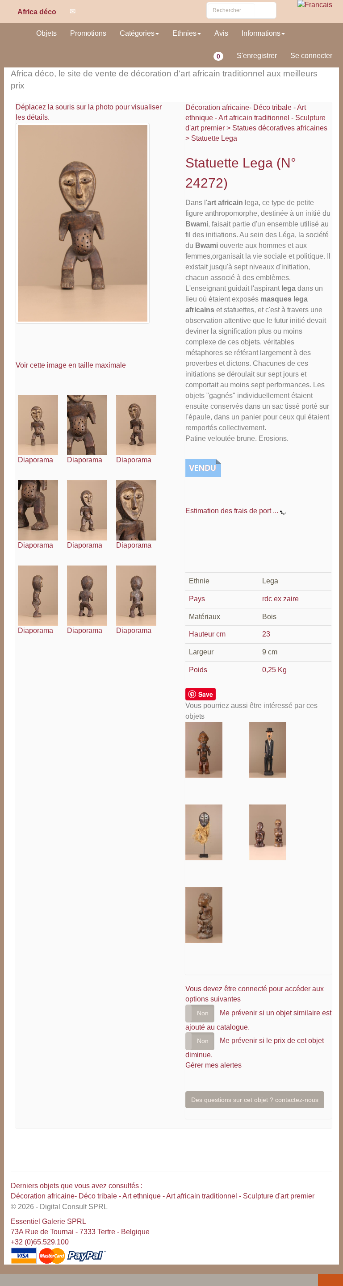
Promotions (88, 33)
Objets (46, 33)
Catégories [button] (137, 33)
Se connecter (311, 55)
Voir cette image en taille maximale (72, 365)
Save (205, 694)
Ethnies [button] (184, 33)
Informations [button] (261, 33)
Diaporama (35, 460)
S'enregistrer (257, 55)
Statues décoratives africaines (279, 128)
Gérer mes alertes (213, 1065)
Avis (221, 33)
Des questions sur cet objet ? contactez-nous (254, 1099)
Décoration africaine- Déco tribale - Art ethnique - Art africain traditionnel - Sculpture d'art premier (255, 118)
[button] (8, 1280)
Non (203, 1013)
